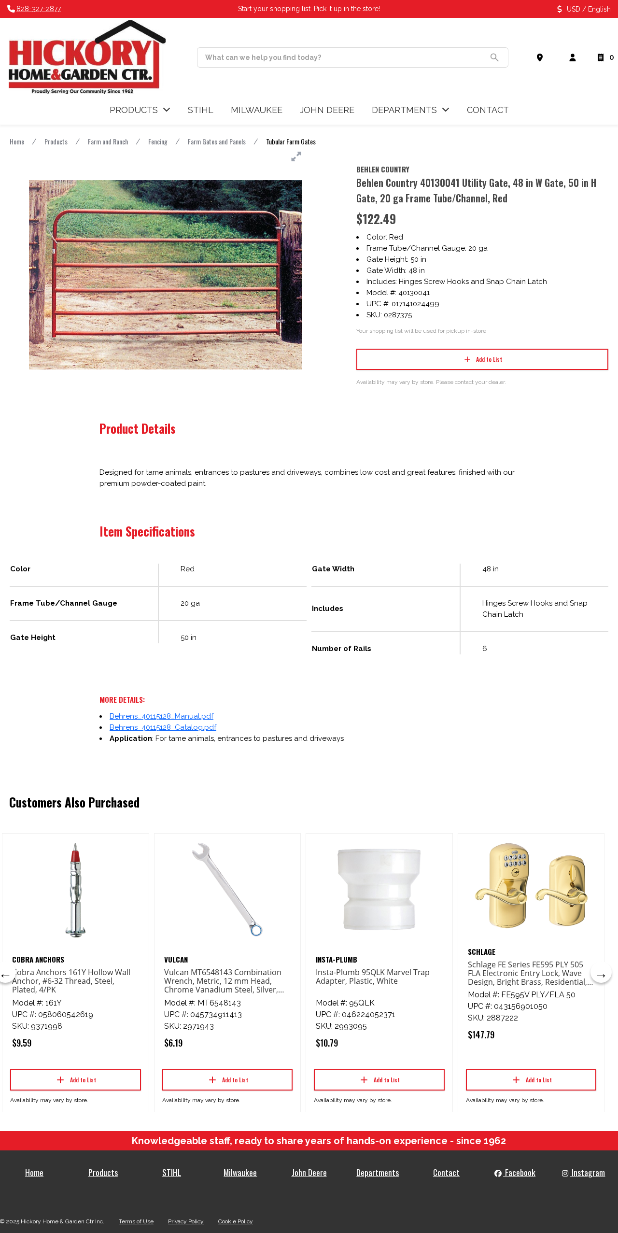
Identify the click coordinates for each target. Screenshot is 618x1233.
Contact (446, 1172)
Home (17, 141)
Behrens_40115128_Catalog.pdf (163, 727)
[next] (601, 972)
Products (56, 141)
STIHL (171, 1172)
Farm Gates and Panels (217, 141)
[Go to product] (75, 889)
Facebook (519, 1172)
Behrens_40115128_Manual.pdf (161, 716)
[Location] (541, 57)
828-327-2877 (38, 9)
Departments (377, 1172)
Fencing (158, 141)
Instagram (587, 1172)
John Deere (309, 1172)
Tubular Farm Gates (291, 141)
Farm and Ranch (108, 141)
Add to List (489, 359)
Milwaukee (240, 1172)
